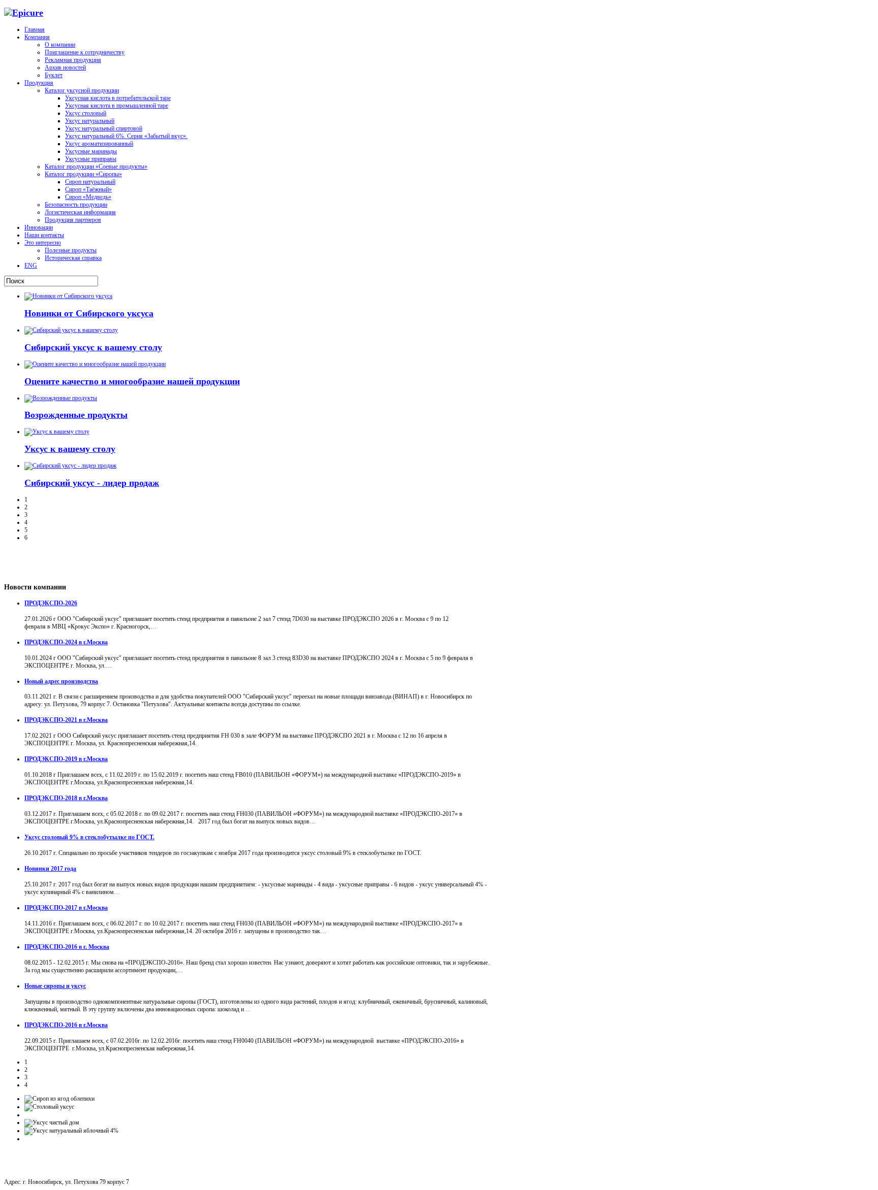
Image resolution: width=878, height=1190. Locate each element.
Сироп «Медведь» (88, 197)
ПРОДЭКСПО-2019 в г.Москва (66, 759)
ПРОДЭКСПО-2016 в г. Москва (66, 946)
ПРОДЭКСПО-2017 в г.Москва (66, 907)
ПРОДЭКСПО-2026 (50, 603)
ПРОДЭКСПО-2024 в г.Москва (66, 642)
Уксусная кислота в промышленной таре (116, 105)
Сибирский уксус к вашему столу (93, 347)
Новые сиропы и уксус (55, 985)
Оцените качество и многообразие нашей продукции (132, 381)
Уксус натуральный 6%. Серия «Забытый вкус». (126, 136)
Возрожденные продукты (76, 415)
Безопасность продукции (76, 204)
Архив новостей (65, 67)
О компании (60, 44)
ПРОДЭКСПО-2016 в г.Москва (66, 1025)
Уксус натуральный (89, 120)
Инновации (38, 227)
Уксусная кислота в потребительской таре (118, 98)
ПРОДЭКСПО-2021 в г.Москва (66, 719)
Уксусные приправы (90, 158)
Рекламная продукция (73, 59)
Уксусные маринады (91, 151)
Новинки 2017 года (50, 868)
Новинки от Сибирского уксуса (88, 313)
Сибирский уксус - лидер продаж (91, 483)
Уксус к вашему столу (69, 449)
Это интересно (42, 242)
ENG (30, 265)
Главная (34, 29)
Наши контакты (44, 235)
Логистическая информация (80, 212)
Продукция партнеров (73, 219)
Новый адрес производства (61, 681)
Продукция (38, 82)
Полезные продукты (71, 250)
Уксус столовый (85, 113)
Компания (37, 37)
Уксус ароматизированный (99, 143)
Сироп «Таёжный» (88, 189)
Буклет (53, 75)
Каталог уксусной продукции (82, 90)
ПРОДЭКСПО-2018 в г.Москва (66, 798)
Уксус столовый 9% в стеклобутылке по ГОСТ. (89, 837)
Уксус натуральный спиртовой (103, 128)
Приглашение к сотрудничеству (84, 52)
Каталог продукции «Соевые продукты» (96, 166)
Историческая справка (73, 257)
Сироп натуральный (90, 181)
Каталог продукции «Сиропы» (83, 174)
